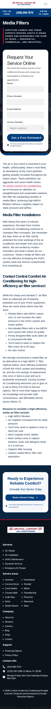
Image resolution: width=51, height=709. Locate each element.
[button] (43, 4)
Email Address (14, 109)
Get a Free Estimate (26, 137)
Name (10, 83)
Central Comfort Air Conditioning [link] (23, 186)
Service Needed (15, 122)
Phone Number (14, 96)
